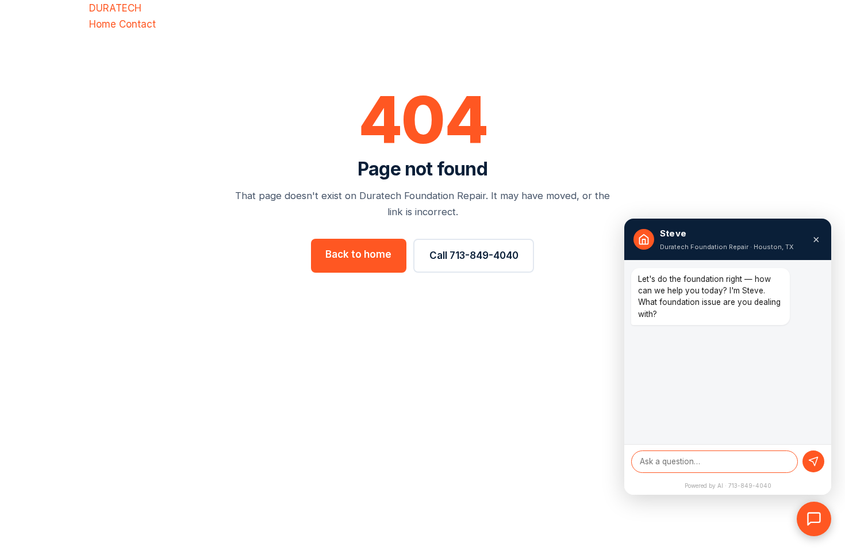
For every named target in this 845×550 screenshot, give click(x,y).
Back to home (358, 254)
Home (102, 24)
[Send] (813, 461)
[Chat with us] (814, 519)
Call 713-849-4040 (473, 255)
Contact (137, 24)
